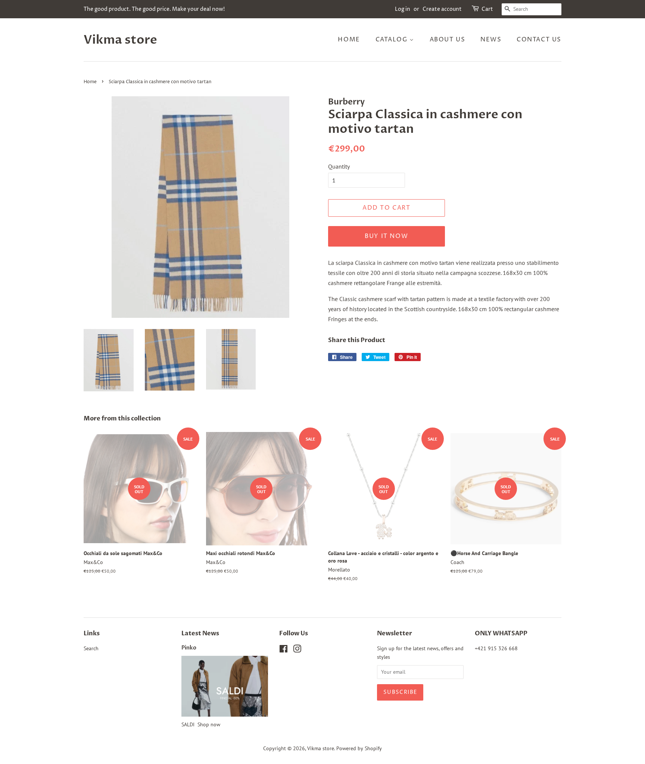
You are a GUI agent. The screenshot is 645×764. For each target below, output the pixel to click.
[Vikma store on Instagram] (297, 650)
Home (349, 39)
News (490, 39)
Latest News (200, 633)
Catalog (393, 39)
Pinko (188, 648)
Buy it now (386, 236)
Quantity (339, 166)
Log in (402, 9)
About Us (447, 39)
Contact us (539, 39)
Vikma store (120, 40)
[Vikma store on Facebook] (283, 650)
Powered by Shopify (359, 748)
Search (91, 648)
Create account (442, 9)
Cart (487, 9)
